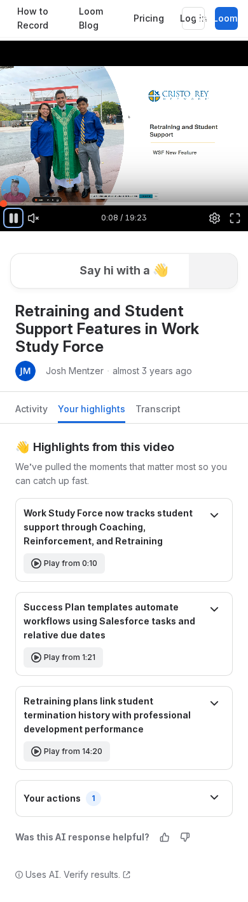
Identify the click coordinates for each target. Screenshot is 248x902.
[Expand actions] (214, 798)
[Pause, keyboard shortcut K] (13, 218)
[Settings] (215, 218)
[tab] (31, 412)
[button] (124, 264)
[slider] (124, 203)
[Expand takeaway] (214, 516)
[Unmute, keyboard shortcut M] (34, 218)
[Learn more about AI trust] (126, 874)
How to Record (32, 18)
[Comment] (128, 300)
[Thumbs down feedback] (185, 837)
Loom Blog (91, 18)
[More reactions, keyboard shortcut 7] (86, 300)
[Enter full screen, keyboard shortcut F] (235, 218)
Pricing (149, 18)
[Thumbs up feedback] (165, 837)
